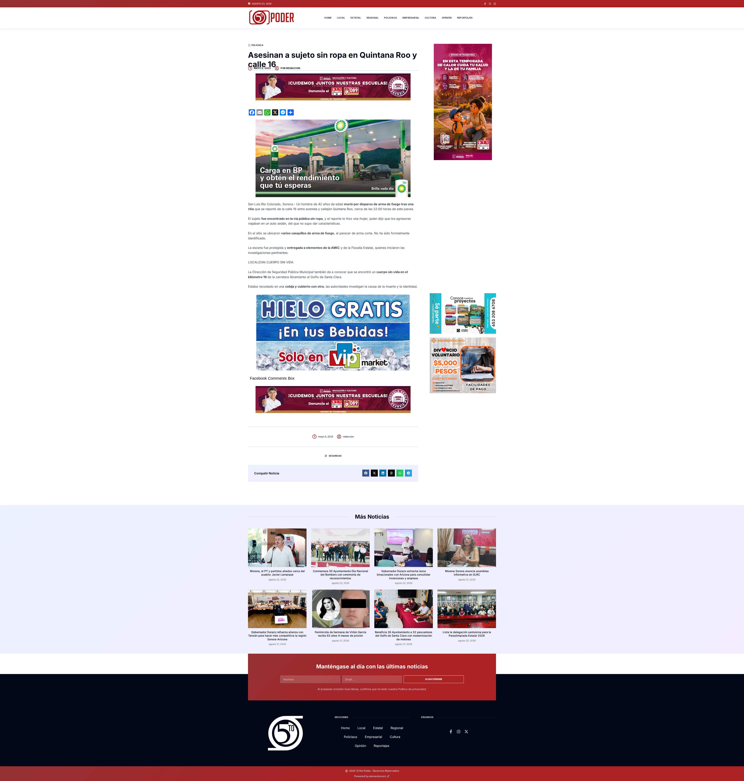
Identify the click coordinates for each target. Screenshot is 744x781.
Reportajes (465, 17)
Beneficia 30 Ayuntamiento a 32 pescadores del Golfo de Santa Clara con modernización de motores (403, 635)
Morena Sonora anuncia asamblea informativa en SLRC (467, 572)
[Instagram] (494, 4)
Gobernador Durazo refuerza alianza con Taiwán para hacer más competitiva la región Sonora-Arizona (277, 635)
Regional (373, 17)
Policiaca (390, 17)
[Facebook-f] (485, 4)
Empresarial (410, 17)
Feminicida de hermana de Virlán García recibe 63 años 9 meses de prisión (340, 633)
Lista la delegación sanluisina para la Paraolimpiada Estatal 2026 (467, 633)
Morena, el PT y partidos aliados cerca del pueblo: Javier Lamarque (277, 572)
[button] (365, 473)
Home (328, 17)
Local (341, 17)
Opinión (447, 17)
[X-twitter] (490, 4)
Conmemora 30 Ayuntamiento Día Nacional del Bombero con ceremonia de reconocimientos (340, 574)
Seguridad (335, 455)
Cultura (430, 17)
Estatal (355, 17)
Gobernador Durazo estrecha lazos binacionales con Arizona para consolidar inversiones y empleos (403, 574)
